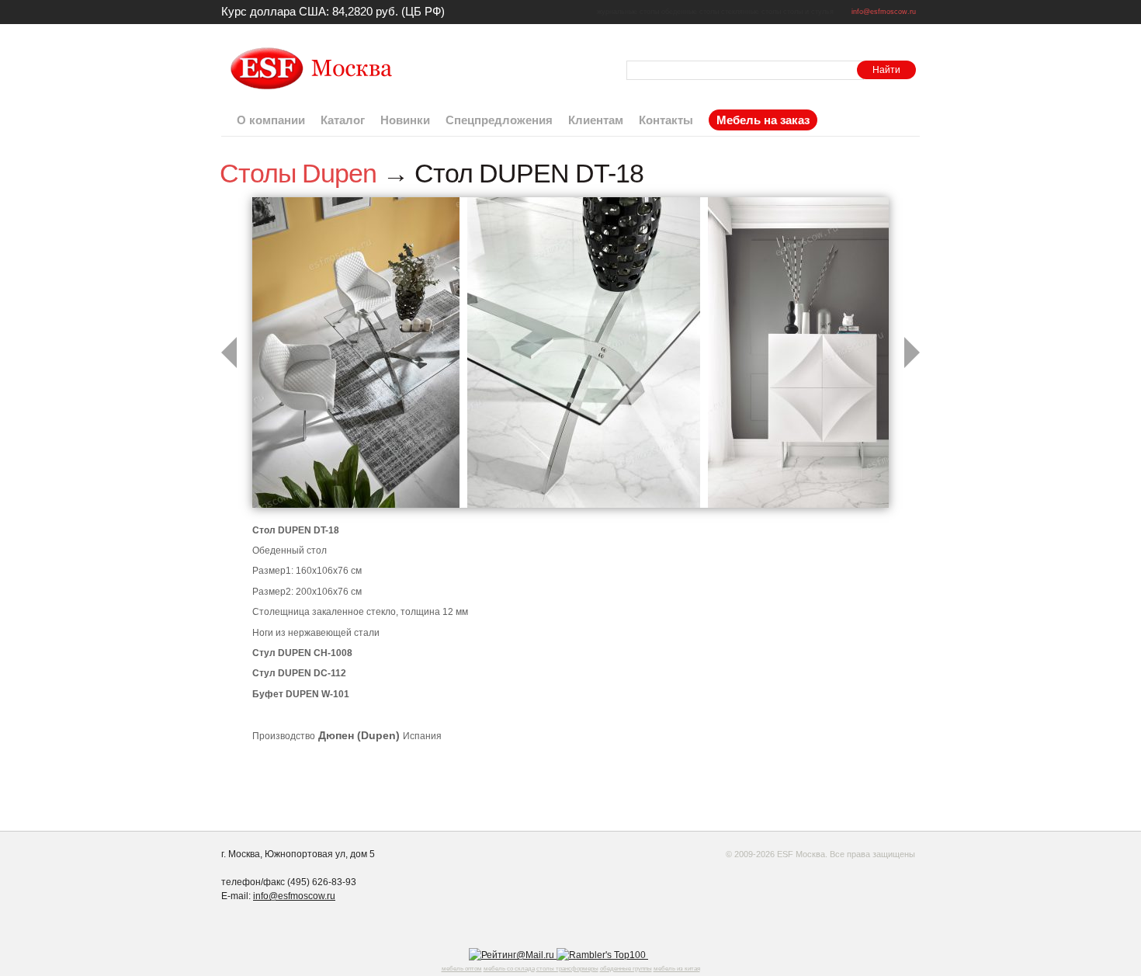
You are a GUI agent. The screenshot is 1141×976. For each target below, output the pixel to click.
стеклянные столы (751, 12)
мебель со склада (509, 968)
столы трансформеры (567, 968)
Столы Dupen (298, 173)
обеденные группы (626, 968)
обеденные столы (690, 12)
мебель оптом (462, 968)
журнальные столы (628, 12)
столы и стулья (808, 12)
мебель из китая (677, 968)
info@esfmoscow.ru (883, 12)
